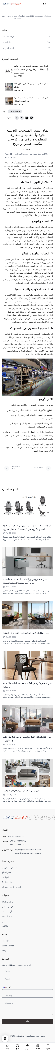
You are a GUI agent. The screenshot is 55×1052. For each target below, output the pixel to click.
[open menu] (50, 4)
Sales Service (8, 946)
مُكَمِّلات (5, 926)
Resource (6, 941)
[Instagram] (42, 817)
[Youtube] (48, 817)
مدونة (9, 16)
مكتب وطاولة (7, 902)
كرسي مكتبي (7, 906)
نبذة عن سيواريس (9, 867)
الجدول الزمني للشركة (11, 887)
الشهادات (5, 877)
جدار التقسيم (7, 916)
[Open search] (44, 4)
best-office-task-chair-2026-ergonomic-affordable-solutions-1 (33, 17)
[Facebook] (29, 817)
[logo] (11, 4)
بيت (3, 16)
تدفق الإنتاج (6, 872)
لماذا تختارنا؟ (7, 882)
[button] (4, 987)
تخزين (4, 921)
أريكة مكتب (7, 911)
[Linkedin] (36, 817)
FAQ (4, 950)
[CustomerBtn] (5, 1038)
